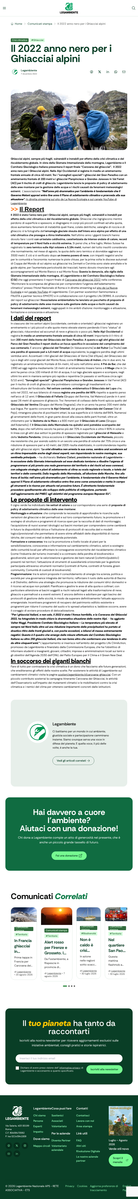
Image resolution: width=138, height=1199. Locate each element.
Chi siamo (39, 1115)
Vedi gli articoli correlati (71, 760)
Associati (57, 1121)
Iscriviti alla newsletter (104, 1069)
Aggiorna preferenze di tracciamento (104, 1188)
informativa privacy (69, 1067)
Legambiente (24, 971)
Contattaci (83, 1115)
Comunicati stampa (40, 24)
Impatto (38, 1131)
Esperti (37, 1126)
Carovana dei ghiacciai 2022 (83, 280)
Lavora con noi (85, 1121)
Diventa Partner (61, 1140)
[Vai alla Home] (69, 8)
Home (18, 24)
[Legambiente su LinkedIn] (16, 1153)
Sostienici (57, 1115)
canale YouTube (38, 292)
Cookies (82, 1186)
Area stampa (84, 1126)
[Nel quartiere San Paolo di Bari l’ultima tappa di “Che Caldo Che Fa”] (117, 943)
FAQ (78, 1140)
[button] (69, 986)
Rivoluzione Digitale (88, 1151)
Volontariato (59, 1126)
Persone (38, 1121)
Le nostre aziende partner (87, 1159)
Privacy (69, 1186)
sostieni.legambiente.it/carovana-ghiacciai (84, 674)
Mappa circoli (41, 1146)
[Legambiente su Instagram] (25, 1145)
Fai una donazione (67, 855)
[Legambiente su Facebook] (8, 1145)
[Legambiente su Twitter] (16, 1145)
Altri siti (81, 1146)
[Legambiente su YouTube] (8, 1153)
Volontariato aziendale (59, 1148)
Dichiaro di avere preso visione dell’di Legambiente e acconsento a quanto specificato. (51, 1069)
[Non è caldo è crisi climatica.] (89, 943)
